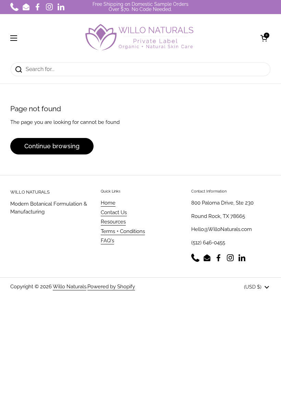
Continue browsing (52, 146)
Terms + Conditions (123, 231)
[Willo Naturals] (139, 38)
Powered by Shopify (111, 287)
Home (108, 203)
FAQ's (107, 241)
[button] (264, 38)
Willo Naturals (69, 287)
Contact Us (114, 212)
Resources (113, 222)
